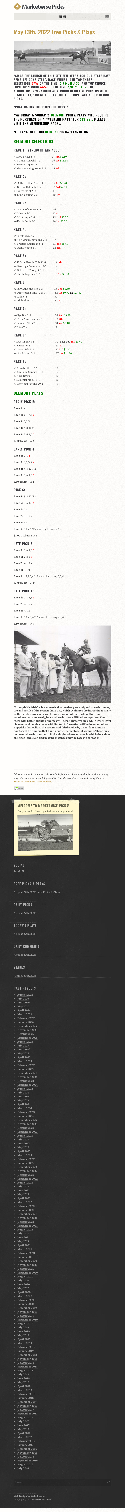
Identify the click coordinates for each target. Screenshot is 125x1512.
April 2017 (23, 1433)
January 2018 (25, 1398)
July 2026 (23, 998)
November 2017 (27, 1405)
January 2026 (25, 1022)
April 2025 (23, 1057)
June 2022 (23, 1190)
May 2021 (23, 1241)
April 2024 (23, 1104)
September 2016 (27, 1460)
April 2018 (23, 1386)
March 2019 (24, 1343)
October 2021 (25, 1221)
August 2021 (25, 1229)
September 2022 (27, 1178)
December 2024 (27, 1073)
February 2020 (26, 1300)
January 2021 (25, 1257)
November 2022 (27, 1171)
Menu (62, 17)
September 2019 (27, 1319)
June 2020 (23, 1284)
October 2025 (25, 1034)
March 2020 (24, 1296)
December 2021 (27, 1214)
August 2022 (25, 1182)
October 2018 (25, 1362)
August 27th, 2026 (25, 913)
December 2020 (27, 1261)
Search (108, 1481)
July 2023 (23, 1139)
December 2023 (27, 1120)
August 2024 (25, 1088)
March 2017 (24, 1437)
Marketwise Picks (41, 1499)
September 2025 (27, 1037)
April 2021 (23, 1245)
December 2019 (27, 1308)
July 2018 (23, 1374)
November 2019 (27, 1311)
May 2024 (23, 1100)
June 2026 (23, 1002)
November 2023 (27, 1124)
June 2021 (23, 1237)
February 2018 (26, 1394)
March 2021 (24, 1249)
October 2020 (25, 1268)
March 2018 (24, 1390)
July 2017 (23, 1421)
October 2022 (25, 1174)
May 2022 (23, 1194)
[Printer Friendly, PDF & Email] (19, 788)
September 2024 (27, 1084)
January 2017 (25, 1445)
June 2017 (23, 1425)
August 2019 (25, 1323)
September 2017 (27, 1413)
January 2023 (25, 1163)
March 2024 (24, 1108)
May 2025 (23, 1053)
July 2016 (23, 1468)
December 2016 (27, 1449)
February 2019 (26, 1347)
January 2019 (25, 1351)
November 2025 (27, 1030)
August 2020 (25, 1276)
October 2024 (25, 1081)
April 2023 (23, 1151)
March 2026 (24, 1014)
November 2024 (27, 1077)
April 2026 (23, 1010)
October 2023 (25, 1128)
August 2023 (25, 1135)
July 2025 (23, 1045)
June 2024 (23, 1096)
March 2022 (24, 1202)
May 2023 (23, 1147)
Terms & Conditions (24, 781)
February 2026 (26, 1018)
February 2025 (26, 1065)
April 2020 (23, 1292)
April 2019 (23, 1339)
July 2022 (23, 1186)
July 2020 (23, 1280)
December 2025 (27, 1026)
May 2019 (23, 1335)
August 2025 (25, 1041)
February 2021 (26, 1253)
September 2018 (27, 1366)
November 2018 (27, 1358)
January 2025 (25, 1069)
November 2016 (27, 1452)
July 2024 (23, 1092)
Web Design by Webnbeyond (29, 1496)
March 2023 (24, 1155)
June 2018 (23, 1378)
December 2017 (27, 1402)
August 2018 (25, 1370)
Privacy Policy (44, 781)
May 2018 (23, 1382)
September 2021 (27, 1225)
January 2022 (25, 1210)
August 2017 (25, 1417)
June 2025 (23, 1049)
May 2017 (23, 1429)
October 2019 (25, 1315)
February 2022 (26, 1206)
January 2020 (25, 1304)
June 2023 (23, 1143)
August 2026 (25, 994)
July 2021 (23, 1233)
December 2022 (27, 1167)
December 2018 (27, 1355)
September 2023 (27, 1131)
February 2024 (26, 1112)
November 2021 (27, 1218)
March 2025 (24, 1061)
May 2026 (23, 1006)
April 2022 (23, 1198)
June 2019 (23, 1331)
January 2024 (25, 1116)
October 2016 (25, 1456)
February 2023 (26, 1159)
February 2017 (26, 1441)
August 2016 (25, 1464)
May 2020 (23, 1288)
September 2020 (27, 1272)
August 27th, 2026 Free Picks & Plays (37, 892)
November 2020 (27, 1265)
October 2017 (25, 1409)
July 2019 (23, 1327)
